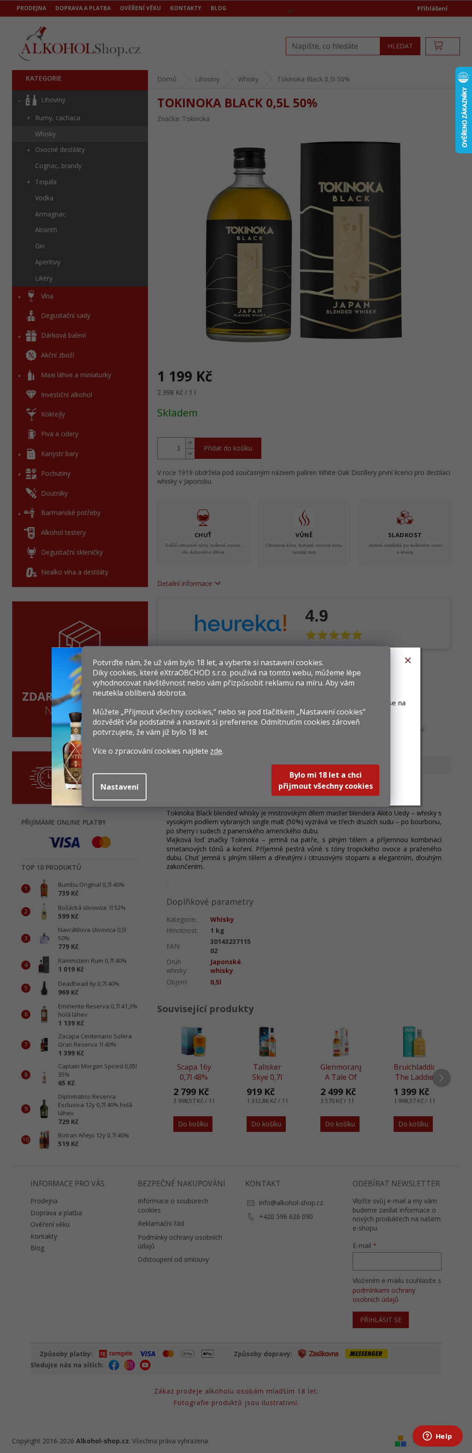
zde (216, 751)
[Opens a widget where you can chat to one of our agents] (437, 1436)
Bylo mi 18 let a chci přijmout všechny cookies (325, 780)
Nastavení (119, 787)
